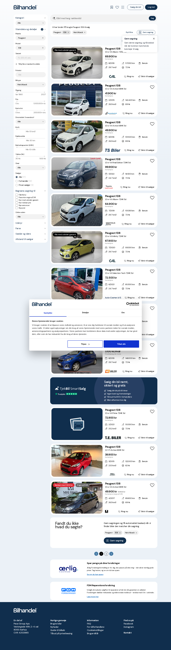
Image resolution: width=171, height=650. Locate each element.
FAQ (89, 623)
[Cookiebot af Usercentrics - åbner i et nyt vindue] (128, 304)
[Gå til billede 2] (75, 75)
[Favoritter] (117, 7)
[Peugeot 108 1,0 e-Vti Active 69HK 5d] (103, 99)
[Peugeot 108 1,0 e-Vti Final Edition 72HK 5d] (103, 173)
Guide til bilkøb (57, 630)
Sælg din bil (135, 7)
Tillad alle (121, 344)
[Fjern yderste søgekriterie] (68, 32)
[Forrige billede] (54, 62)
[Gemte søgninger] (111, 7)
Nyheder (54, 627)
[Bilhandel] (25, 7)
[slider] (17, 92)
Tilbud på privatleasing (61, 633)
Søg (152, 18)
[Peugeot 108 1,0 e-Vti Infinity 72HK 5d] (103, 247)
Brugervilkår (93, 633)
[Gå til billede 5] (79, 75)
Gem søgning (148, 32)
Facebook (128, 623)
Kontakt (128, 632)
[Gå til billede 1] (74, 75)
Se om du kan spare (95, 574)
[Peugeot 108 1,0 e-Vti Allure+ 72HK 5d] (103, 63)
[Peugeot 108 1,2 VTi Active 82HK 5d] (103, 461)
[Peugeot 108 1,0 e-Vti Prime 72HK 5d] (103, 424)
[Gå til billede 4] (78, 75)
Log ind (151, 7)
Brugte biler (56, 623)
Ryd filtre (129, 32)
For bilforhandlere (95, 627)
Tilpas (83, 344)
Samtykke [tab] (48, 313)
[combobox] (31, 22)
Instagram (129, 627)
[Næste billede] (99, 62)
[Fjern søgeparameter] (85, 32)
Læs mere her (93, 597)
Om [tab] (123, 312)
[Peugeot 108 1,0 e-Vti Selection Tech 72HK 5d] (103, 284)
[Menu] (122, 7)
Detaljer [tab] (85, 312)
